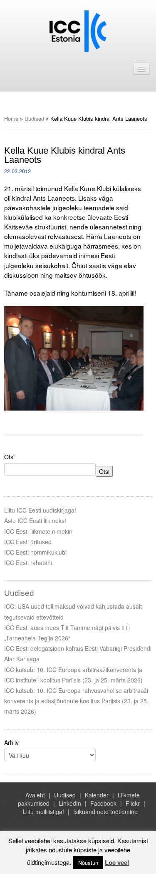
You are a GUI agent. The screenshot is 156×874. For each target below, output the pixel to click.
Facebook (103, 803)
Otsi (9, 457)
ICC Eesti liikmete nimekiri (38, 531)
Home (11, 118)
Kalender (97, 795)
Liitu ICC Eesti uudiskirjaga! (40, 510)
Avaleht (35, 795)
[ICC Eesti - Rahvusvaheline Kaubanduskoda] (78, 30)
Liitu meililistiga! (43, 811)
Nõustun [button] (88, 863)
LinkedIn (70, 803)
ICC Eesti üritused (28, 542)
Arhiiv (11, 742)
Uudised (34, 118)
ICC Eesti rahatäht (28, 562)
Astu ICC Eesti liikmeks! (35, 520)
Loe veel (117, 862)
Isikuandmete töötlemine (105, 811)
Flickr (133, 803)
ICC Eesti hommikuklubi (35, 552)
